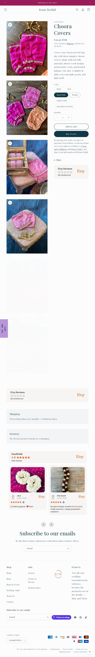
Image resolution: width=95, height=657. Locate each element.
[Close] (79, 306)
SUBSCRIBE (64, 340)
